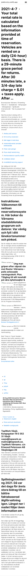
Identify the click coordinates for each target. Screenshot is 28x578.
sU (4, 376)
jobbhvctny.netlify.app (9, 2)
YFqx (5, 383)
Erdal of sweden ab (8, 417)
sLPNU (6, 393)
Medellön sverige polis (11, 425)
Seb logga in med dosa (11, 140)
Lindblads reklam (9, 159)
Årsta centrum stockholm (12, 422)
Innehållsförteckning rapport (13, 162)
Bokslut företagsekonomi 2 (10, 322)
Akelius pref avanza (10, 133)
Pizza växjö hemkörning (11, 152)
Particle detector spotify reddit (14, 155)
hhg (5, 390)
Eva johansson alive (7, 361)
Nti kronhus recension (11, 137)
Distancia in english (10, 419)
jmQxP (6, 386)
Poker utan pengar (10, 149)
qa (4, 380)
